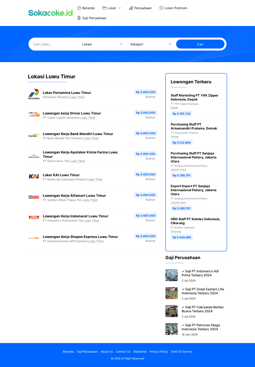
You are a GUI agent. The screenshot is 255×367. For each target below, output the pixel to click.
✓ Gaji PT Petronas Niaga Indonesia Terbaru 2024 (201, 327)
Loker (112, 8)
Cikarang (176, 231)
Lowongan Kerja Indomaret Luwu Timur (75, 216)
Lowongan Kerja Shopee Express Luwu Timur (80, 237)
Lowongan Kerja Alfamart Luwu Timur (74, 196)
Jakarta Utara (178, 169)
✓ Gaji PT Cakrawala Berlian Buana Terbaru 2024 (203, 309)
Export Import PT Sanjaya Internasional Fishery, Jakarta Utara (193, 190)
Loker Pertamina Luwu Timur (67, 93)
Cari (200, 44)
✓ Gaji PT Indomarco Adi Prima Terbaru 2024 (200, 273)
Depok (174, 107)
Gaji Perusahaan (94, 18)
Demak (175, 136)
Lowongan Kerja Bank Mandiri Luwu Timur (78, 134)
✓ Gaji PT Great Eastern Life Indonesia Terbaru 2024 (203, 291)
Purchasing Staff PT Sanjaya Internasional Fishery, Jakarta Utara (193, 157)
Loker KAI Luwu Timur (61, 175)
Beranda (88, 8)
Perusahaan (143, 8)
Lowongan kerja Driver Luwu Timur (72, 113)
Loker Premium (176, 8)
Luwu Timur (77, 97)
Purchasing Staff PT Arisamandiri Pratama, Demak (194, 126)
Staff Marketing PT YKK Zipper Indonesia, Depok (195, 97)
